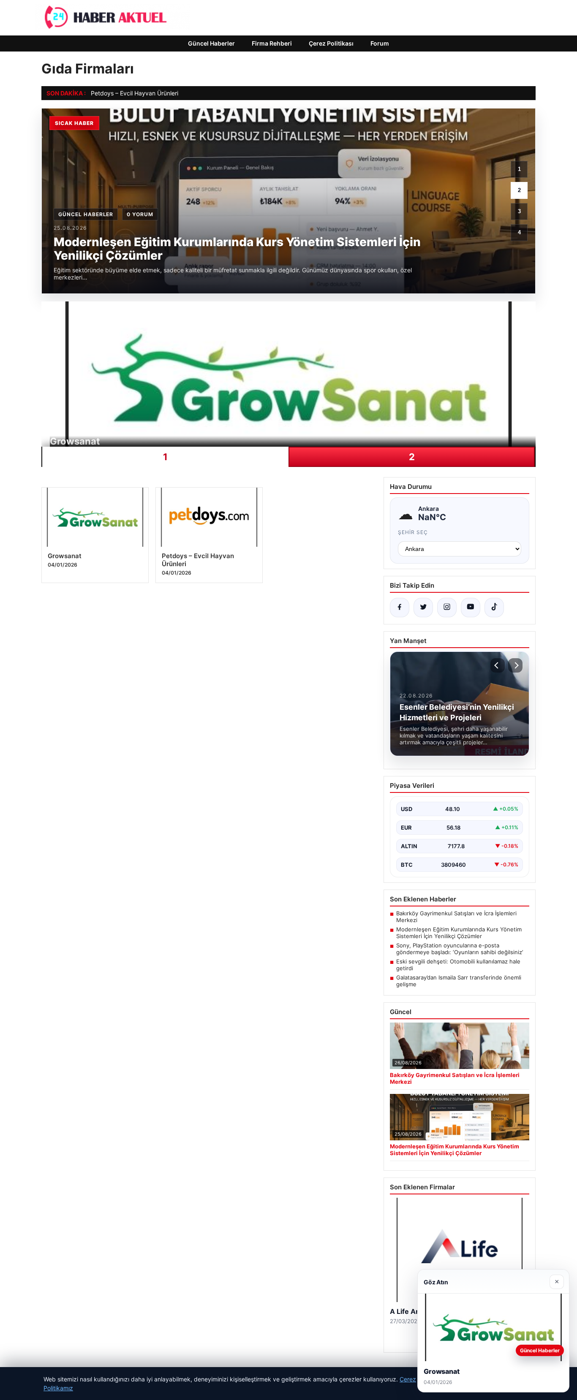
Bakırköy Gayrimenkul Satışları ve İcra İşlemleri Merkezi (456, 916)
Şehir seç (413, 532)
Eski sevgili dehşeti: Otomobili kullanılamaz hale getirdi (458, 964)
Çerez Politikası (331, 43)
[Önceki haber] (497, 665)
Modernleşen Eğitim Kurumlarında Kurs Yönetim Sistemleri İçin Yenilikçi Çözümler (459, 932)
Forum (379, 43)
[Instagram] (447, 607)
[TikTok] (494, 607)
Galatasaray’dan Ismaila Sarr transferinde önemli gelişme (458, 981)
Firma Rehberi (272, 43)
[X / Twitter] (423, 607)
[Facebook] (399, 607)
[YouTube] (470, 607)
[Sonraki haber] (515, 665)
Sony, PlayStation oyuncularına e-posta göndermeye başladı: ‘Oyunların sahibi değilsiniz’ (459, 948)
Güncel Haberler (211, 43)
